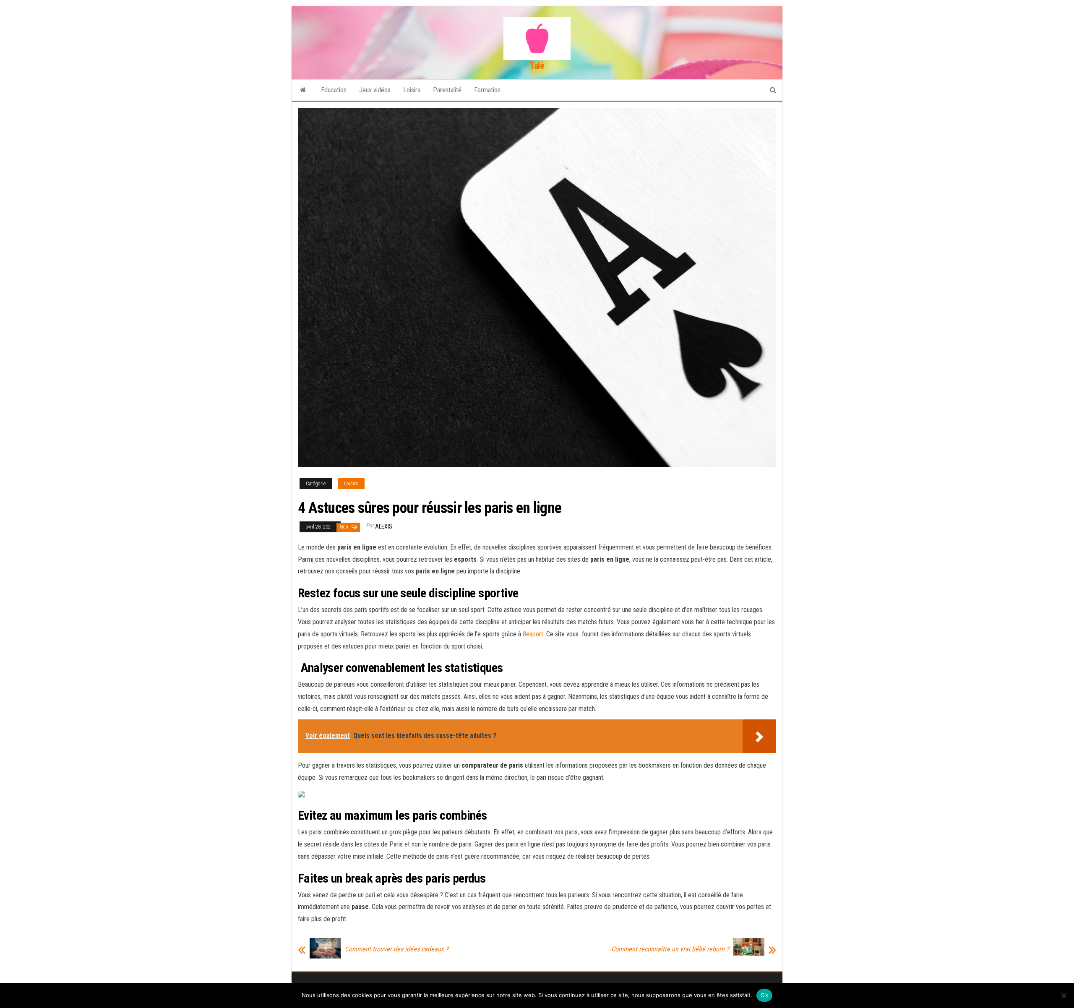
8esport (533, 634)
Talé (536, 65)
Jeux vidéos (375, 90)
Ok (764, 995)
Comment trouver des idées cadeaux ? (396, 949)
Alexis (383, 526)
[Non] (1063, 995)
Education (334, 90)
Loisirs (411, 90)
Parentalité (447, 90)
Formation (487, 90)
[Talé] (303, 90)
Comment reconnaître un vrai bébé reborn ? (670, 949)
